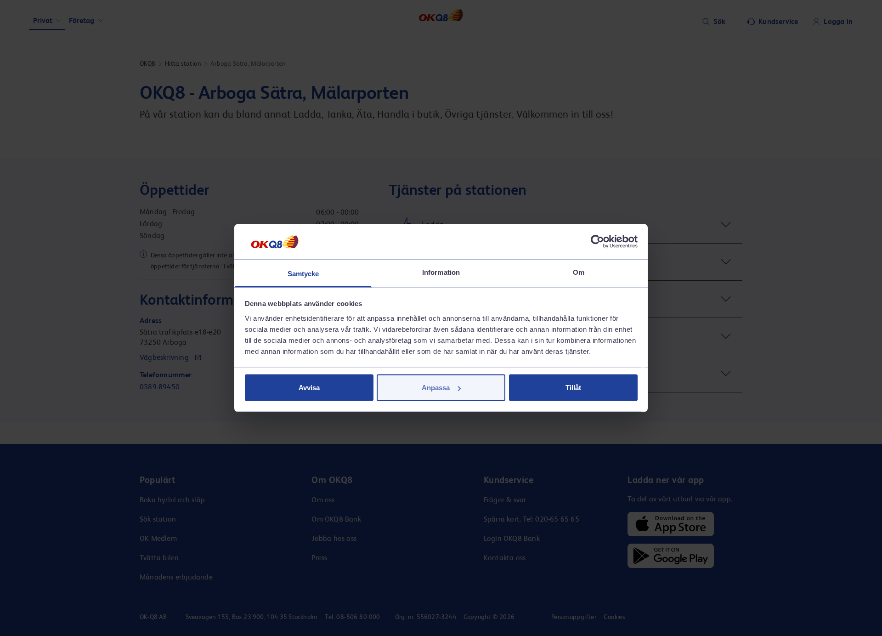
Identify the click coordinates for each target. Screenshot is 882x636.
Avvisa (309, 388)
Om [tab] (578, 272)
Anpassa (436, 388)
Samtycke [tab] (303, 273)
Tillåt (573, 388)
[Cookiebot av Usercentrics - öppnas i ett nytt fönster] (597, 242)
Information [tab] (441, 272)
